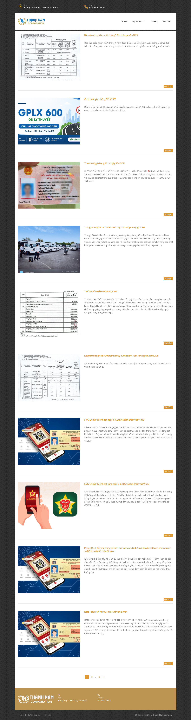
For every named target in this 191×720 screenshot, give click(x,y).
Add (25, 5)
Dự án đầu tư (138, 21)
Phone (92, 5)
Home (124, 21)
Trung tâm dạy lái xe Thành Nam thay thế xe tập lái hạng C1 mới (114, 227)
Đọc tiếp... (168, 86)
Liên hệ (154, 21)
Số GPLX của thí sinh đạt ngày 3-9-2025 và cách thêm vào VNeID (114, 419)
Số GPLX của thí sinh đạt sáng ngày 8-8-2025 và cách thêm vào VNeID (116, 483)
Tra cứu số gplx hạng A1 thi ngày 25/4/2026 (104, 163)
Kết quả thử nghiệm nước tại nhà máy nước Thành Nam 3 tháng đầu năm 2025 (121, 355)
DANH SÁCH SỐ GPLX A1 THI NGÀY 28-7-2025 (105, 612)
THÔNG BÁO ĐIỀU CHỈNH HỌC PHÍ (100, 291)
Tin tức (166, 21)
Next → (104, 677)
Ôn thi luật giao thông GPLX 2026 (100, 99)
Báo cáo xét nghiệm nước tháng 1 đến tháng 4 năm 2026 (111, 35)
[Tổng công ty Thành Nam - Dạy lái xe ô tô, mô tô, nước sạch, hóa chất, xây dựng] (31, 21)
